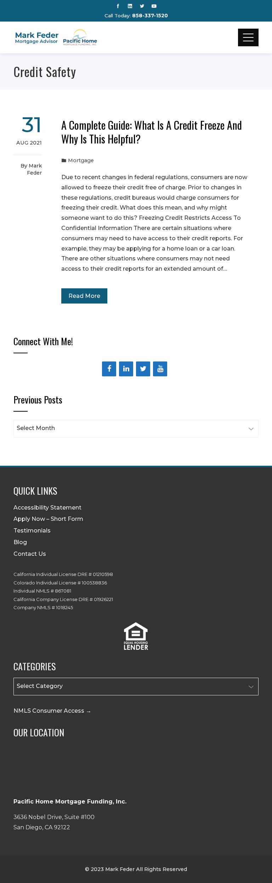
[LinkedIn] (126, 368)
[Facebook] (109, 368)
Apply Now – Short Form (48, 519)
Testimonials (32, 530)
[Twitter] (143, 368)
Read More (84, 296)
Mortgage (81, 160)
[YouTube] (160, 368)
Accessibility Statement (47, 507)
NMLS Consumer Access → (52, 710)
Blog (20, 542)
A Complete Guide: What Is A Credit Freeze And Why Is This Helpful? (151, 132)
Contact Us (29, 554)
